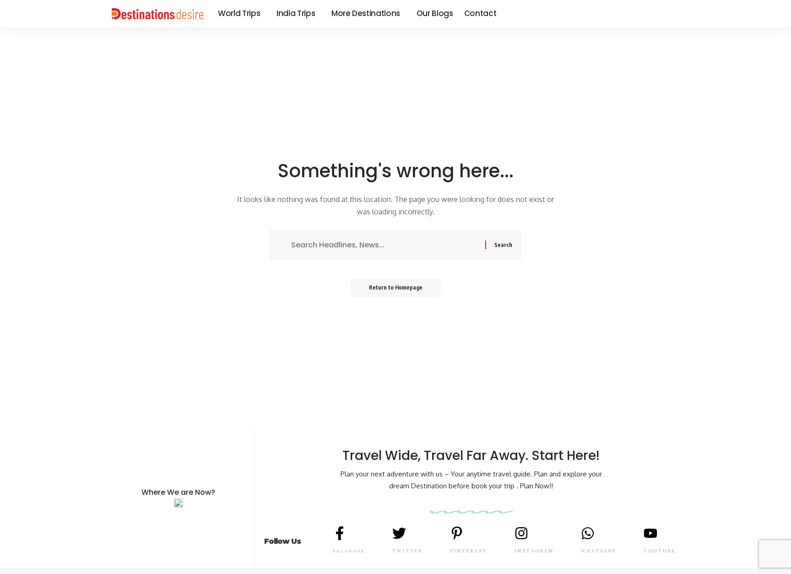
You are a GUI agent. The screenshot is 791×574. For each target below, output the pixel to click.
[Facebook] (618, 13)
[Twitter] (628, 13)
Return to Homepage (396, 287)
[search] (673, 14)
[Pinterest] (638, 13)
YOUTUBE (660, 551)
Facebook (349, 551)
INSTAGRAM (534, 551)
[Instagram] (648, 13)
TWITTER (407, 551)
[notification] (661, 13)
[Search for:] (384, 245)
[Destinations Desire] (157, 13)
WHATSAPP (599, 551)
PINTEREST (469, 551)
